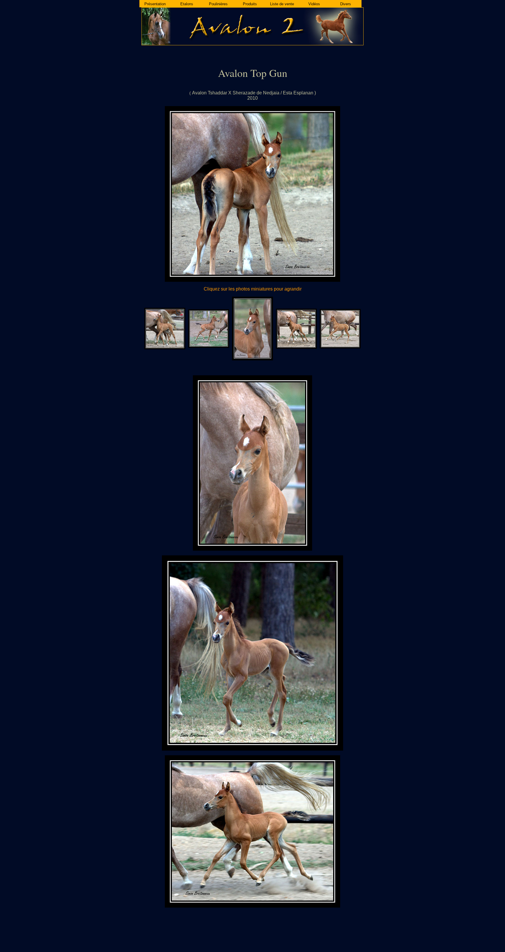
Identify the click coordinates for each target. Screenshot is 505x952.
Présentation (155, 4)
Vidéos (314, 4)
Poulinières (218, 4)
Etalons (186, 4)
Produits (250, 4)
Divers (345, 4)
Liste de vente (282, 4)
